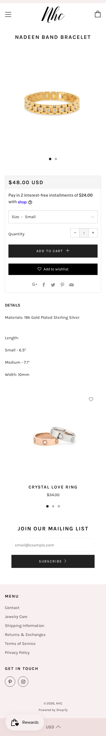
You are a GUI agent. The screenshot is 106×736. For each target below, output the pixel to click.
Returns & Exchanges (25, 634)
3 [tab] (59, 506)
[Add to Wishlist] (91, 399)
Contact (12, 607)
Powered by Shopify (53, 710)
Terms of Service (20, 643)
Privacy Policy (17, 652)
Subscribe (50, 561)
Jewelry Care (16, 616)
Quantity (16, 233)
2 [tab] (53, 506)
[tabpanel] (53, 103)
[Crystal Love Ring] (53, 437)
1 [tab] (47, 506)
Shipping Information (24, 625)
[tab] (50, 159)
